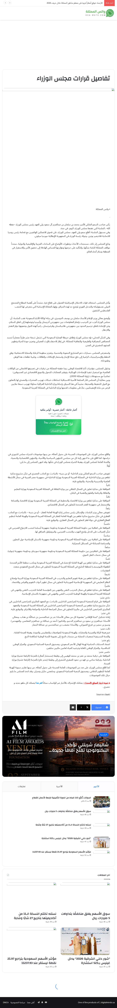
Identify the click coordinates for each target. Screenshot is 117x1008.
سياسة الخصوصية (18, 1002)
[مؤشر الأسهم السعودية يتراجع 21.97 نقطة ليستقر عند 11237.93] (101, 856)
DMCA (6, 1002)
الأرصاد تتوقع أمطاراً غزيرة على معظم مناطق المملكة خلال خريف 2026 (75, 3)
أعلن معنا (30, 1002)
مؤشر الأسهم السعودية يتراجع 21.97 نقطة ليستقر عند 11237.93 (61, 852)
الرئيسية (103, 735)
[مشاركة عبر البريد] (73, 707)
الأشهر (96, 786)
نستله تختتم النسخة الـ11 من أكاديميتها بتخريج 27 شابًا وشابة (63, 825)
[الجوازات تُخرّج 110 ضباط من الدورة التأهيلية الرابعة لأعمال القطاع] (101, 802)
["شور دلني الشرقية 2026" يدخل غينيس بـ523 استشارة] (101, 842)
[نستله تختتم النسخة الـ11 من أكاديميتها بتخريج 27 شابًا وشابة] (101, 829)
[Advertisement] (58, 43)
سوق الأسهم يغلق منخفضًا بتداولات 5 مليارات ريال (68, 811)
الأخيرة (59, 786)
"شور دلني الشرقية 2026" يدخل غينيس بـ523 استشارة (66, 838)
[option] (58, 746)
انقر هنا (39, 682)
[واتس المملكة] (100, 13)
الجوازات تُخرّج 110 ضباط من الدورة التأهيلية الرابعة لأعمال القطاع (79, 747)
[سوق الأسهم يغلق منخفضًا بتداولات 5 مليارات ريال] (101, 815)
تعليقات (21, 786)
